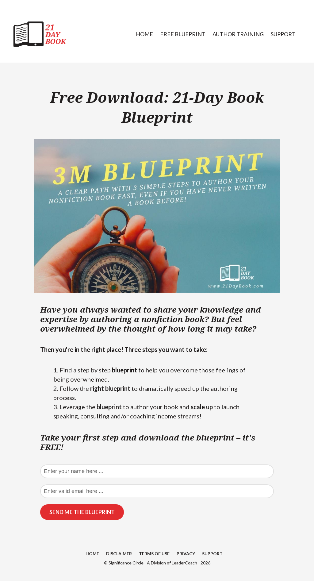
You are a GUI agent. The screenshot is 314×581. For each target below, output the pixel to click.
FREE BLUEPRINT (182, 34)
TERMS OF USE (154, 553)
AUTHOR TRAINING (238, 34)
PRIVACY (186, 553)
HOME (144, 34)
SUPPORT (283, 34)
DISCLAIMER (119, 553)
